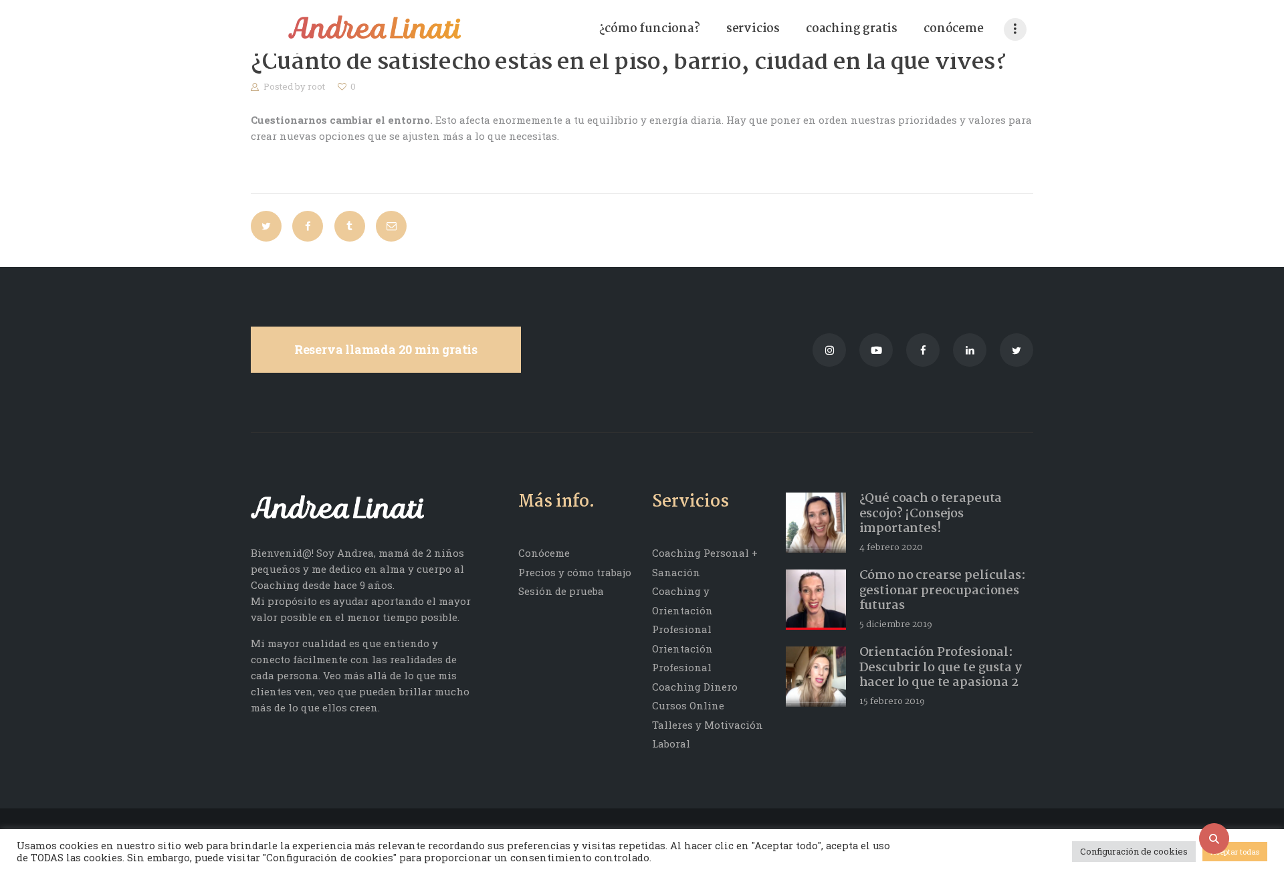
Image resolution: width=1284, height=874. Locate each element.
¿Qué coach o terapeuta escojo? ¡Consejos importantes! (930, 514)
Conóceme (544, 552)
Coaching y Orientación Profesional (682, 610)
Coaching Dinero (695, 686)
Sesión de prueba (561, 591)
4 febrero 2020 (891, 547)
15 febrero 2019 (892, 701)
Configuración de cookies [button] (1134, 851)
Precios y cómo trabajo (574, 572)
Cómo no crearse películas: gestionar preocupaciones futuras (942, 591)
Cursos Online (688, 705)
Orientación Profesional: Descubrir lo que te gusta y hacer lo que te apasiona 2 (940, 668)
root (317, 86)
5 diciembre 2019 (895, 624)
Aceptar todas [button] (1234, 852)
